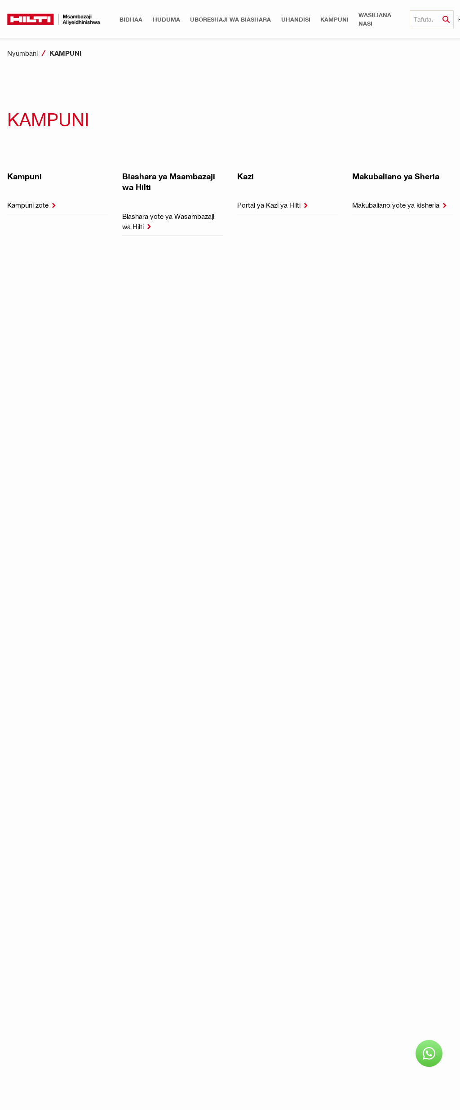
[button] (130, 19)
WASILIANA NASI (374, 19)
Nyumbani (22, 53)
